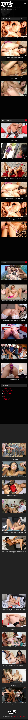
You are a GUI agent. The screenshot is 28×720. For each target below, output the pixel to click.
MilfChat (5, 396)
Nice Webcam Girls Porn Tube (18, 716)
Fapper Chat (6, 395)
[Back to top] (24, 716)
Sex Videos (6, 399)
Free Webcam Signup (8, 390)
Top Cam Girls (6, 398)
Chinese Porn (6, 391)
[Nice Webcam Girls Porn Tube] (11, 5)
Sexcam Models (7, 393)
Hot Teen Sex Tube (7, 388)
